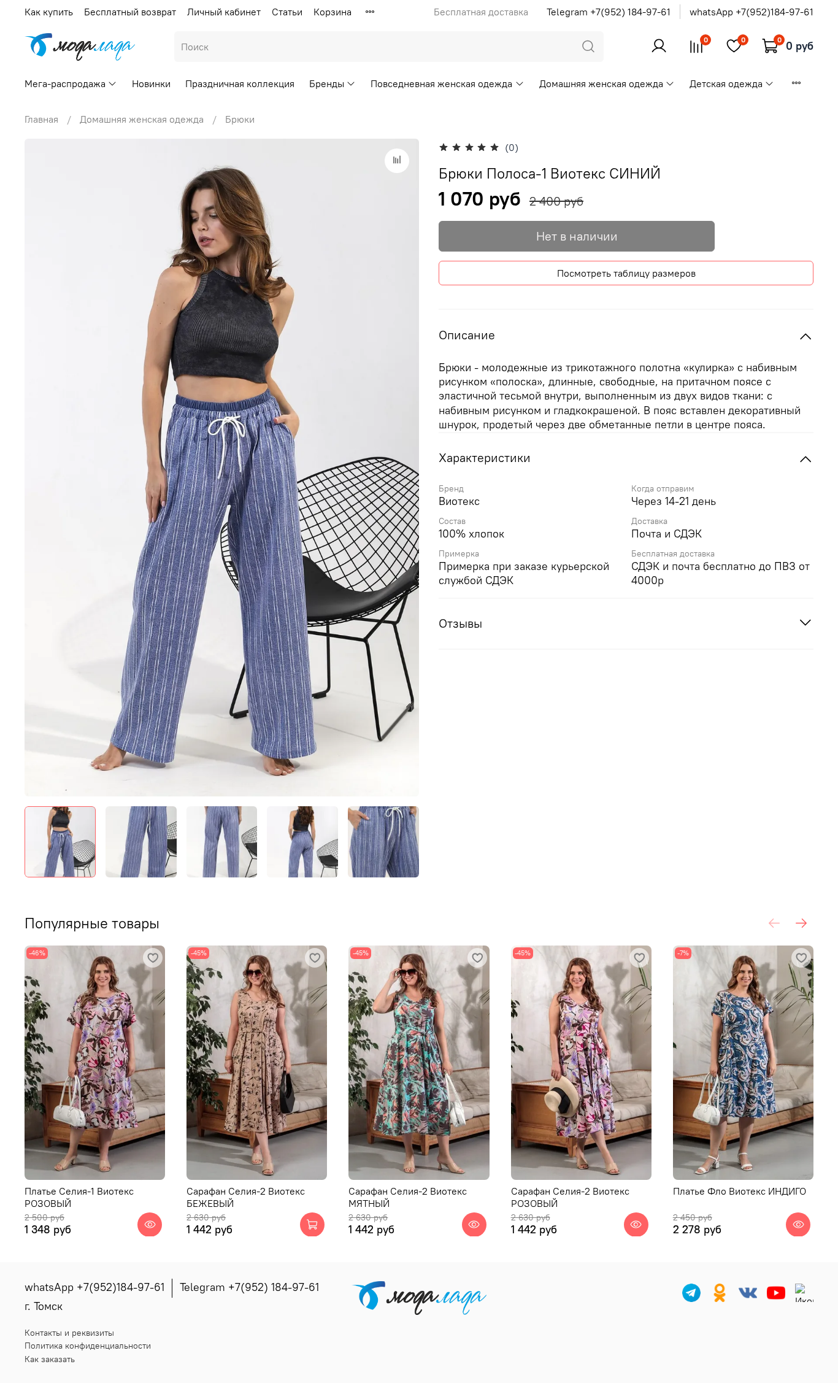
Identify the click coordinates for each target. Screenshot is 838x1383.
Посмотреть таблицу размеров (626, 273)
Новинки (151, 83)
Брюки (240, 119)
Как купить (49, 12)
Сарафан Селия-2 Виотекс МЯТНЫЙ (407, 1196)
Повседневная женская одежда (441, 83)
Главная (41, 119)
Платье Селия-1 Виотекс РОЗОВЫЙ (79, 1196)
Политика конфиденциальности (88, 1345)
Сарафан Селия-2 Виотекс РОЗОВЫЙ (570, 1196)
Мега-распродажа (65, 83)
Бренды (326, 83)
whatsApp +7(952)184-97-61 (751, 12)
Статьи (287, 12)
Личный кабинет (224, 12)
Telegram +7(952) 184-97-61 (609, 12)
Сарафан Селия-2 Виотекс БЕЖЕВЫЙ (245, 1196)
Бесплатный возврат (130, 12)
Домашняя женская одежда (601, 83)
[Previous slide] (44, 467)
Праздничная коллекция (239, 83)
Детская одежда (726, 83)
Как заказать (50, 1359)
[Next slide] (399, 467)
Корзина (332, 12)
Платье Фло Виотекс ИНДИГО (739, 1190)
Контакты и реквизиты (69, 1332)
